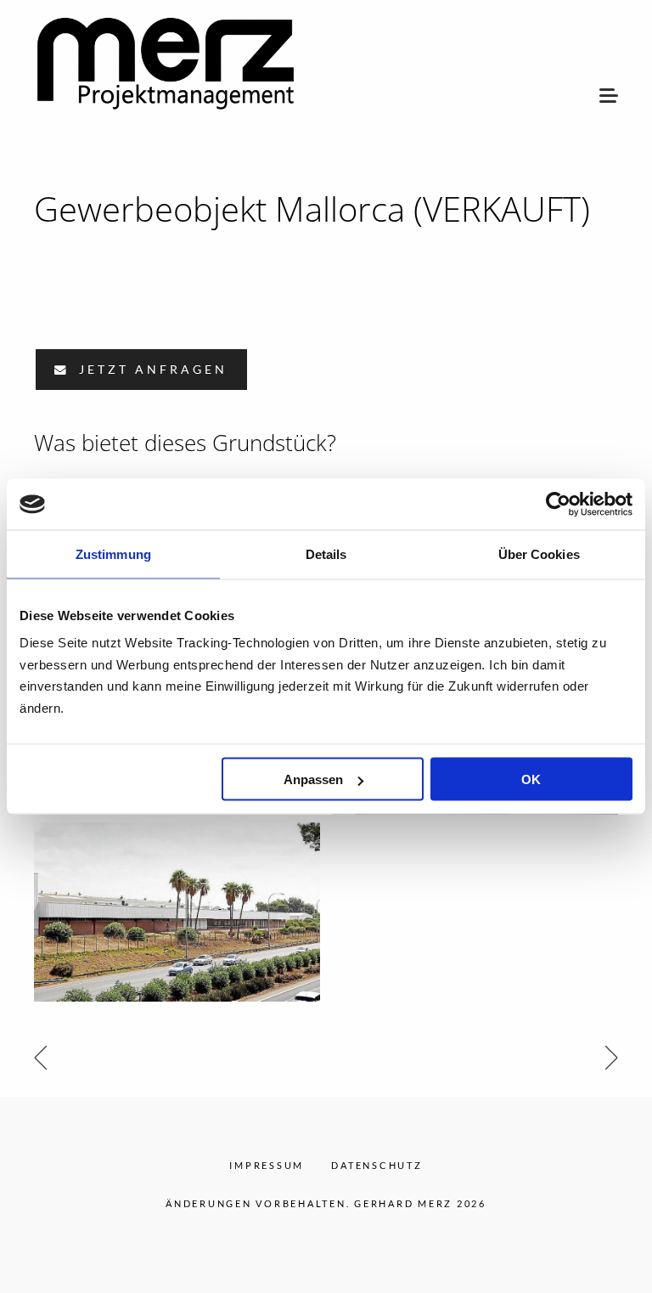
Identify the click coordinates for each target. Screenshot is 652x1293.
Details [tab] (326, 554)
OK (531, 779)
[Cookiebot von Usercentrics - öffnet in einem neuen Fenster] (558, 504)
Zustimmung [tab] (113, 554)
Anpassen (313, 779)
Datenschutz (376, 1165)
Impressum (266, 1165)
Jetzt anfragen (150, 369)
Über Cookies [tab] (539, 554)
